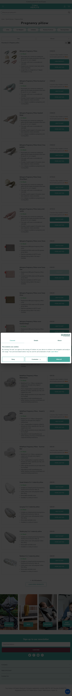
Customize (35, 359)
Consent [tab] (12, 340)
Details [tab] (36, 340)
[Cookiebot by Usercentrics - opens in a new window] (62, 335)
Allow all (59, 359)
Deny (13, 359)
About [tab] (59, 340)
